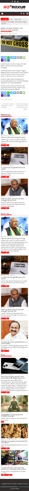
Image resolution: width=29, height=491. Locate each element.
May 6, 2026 (5, 465)
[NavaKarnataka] (2, 13)
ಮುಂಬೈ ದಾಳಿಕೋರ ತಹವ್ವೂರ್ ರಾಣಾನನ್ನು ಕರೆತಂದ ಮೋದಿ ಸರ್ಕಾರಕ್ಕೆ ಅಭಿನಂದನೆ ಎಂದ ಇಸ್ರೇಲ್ (22, 106)
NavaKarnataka (13, 33)
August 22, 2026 (5, 135)
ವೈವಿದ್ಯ (8, 392)
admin (12, 135)
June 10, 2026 (5, 374)
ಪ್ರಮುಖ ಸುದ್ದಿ (4, 99)
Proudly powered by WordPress (9, 486)
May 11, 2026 (5, 439)
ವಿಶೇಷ (11, 99)
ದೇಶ (2, 350)
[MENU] (27, 13)
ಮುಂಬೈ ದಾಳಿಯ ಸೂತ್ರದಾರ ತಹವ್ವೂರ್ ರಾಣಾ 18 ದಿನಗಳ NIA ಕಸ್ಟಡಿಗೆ (7, 105)
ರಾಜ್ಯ (8, 99)
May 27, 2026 (5, 412)
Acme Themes (15, 488)
